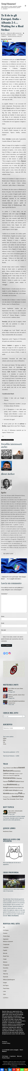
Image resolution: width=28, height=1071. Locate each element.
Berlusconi (8, 770)
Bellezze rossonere (8, 941)
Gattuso (17, 781)
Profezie (5, 933)
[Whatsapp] (5, 41)
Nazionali (13, 34)
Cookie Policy (6, 1043)
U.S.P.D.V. (5, 997)
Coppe (5, 959)
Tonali (21, 799)
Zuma (4, 744)
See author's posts (8, 553)
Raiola (23, 793)
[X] (4, 41)
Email (2, 623)
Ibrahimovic (12, 784)
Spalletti (19, 36)
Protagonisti (6, 965)
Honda (5, 784)
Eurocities (5, 968)
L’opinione (5, 947)
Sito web (3, 630)
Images (5, 982)
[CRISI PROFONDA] (14, 881)
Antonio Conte (9, 767)
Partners (4, 1041)
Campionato (6, 944)
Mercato (5, 953)
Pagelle (5, 950)
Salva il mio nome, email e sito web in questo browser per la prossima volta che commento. (12, 639)
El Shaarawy (18, 778)
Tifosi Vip (5, 973)
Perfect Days (6, 936)
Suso (21, 796)
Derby (10, 775)
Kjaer (19, 787)
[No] (26, 1065)
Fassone (5, 781)
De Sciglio (14, 775)
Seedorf (15, 796)
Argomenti (5, 939)
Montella (6, 793)
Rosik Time (6, 956)
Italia (15, 36)
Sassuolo (9, 796)
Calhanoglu (12, 773)
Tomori (17, 799)
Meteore (5, 962)
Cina (4, 775)
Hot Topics (5, 985)
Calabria (5, 773)
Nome (2, 616)
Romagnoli (5, 796)
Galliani (11, 781)
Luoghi (5, 970)
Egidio (3, 492)
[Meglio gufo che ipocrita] (14, 852)
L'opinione (8, 34)
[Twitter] (7, 653)
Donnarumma (9, 778)
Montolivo (12, 793)
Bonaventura (16, 771)
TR (4, 927)
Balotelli (21, 768)
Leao (6, 790)
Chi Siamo (5, 930)
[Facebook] (2, 41)
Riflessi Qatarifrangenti (9, 979)
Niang (16, 793)
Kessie (16, 787)
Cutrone (7, 775)
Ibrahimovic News (7, 831)
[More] (7, 41)
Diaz (18, 775)
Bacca (16, 768)
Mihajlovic (16, 790)
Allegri (4, 767)
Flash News (6, 988)
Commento (4, 594)
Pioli (20, 793)
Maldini (10, 790)
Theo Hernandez (11, 799)
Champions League (19, 773)
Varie (4, 994)
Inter (18, 784)
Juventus (11, 787)
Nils (4, 742)
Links (4, 991)
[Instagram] (9, 653)
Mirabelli (21, 790)
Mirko (4, 740)
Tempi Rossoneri (8, 3)
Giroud (22, 781)
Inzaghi (5, 787)
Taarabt (5, 799)
